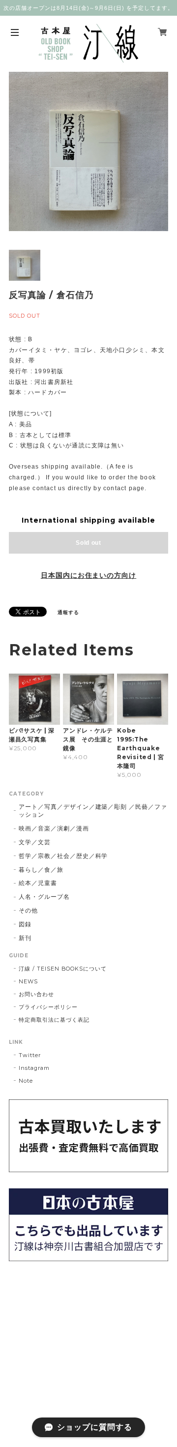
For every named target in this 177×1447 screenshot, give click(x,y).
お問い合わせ (36, 994)
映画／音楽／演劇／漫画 (54, 828)
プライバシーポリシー (48, 1007)
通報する (68, 612)
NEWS (28, 981)
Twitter (30, 1055)
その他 (28, 910)
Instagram (34, 1067)
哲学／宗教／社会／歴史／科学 (63, 855)
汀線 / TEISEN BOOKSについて (63, 968)
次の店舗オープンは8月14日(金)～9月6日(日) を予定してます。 (88, 8)
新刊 (25, 938)
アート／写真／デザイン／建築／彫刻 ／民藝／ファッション (93, 811)
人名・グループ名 (44, 896)
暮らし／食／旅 (41, 869)
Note (26, 1080)
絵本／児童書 (38, 882)
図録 (25, 924)
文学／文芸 (35, 842)
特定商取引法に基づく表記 (54, 1019)
